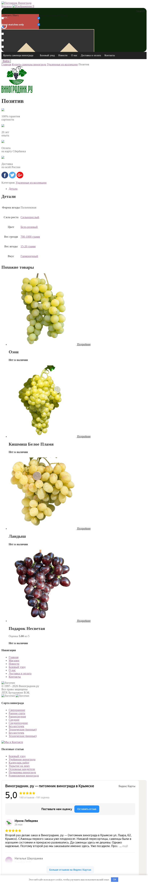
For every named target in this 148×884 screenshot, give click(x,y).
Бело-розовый (29, 226)
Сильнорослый (30, 217)
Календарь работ (19, 762)
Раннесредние (17, 716)
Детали (13, 188)
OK (114, 879)
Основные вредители (22, 769)
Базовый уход (47, 55)
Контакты (110, 55)
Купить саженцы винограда (18, 55)
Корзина (6, 6)
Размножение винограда (24, 775)
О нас (74, 55)
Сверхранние (17, 710)
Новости (63, 55)
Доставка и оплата (91, 55)
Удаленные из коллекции (62, 64)
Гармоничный (29, 256)
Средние (14, 719)
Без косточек (16, 726)
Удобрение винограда (22, 759)
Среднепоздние (18, 723)
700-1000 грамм (30, 236)
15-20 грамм (28, 246)
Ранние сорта (17, 713)
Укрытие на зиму (19, 765)
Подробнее (84, 344)
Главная (6, 64)
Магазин (14, 660)
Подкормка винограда (22, 772)
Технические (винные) (23, 729)
